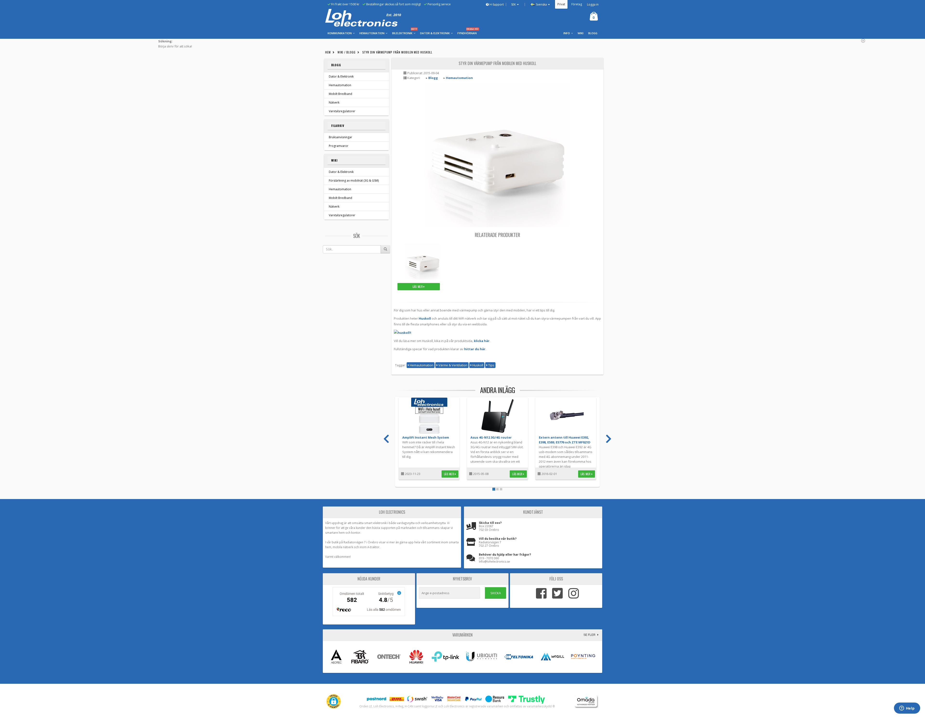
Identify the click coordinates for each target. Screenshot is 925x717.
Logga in (593, 4)
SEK (513, 4)
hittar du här (474, 349)
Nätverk (334, 102)
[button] (333, 701)
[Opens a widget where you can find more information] (907, 709)
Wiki (334, 160)
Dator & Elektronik (341, 76)
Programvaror (338, 146)
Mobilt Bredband (340, 94)
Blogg (336, 65)
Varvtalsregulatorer (342, 111)
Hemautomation (340, 85)
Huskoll (425, 318)
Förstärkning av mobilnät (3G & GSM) (354, 180)
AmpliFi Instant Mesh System (425, 437)
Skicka (495, 593)
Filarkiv (337, 126)
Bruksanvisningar (340, 137)
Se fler (589, 635)
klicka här (481, 341)
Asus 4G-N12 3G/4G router (491, 437)
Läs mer (418, 286)
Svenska (541, 4)
